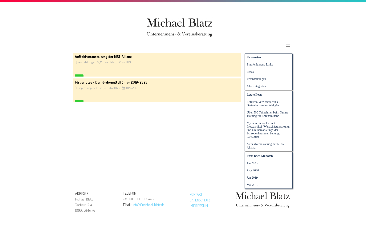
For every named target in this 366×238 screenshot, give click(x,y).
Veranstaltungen (87, 62)
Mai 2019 (252, 184)
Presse (250, 71)
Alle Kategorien (256, 86)
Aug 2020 (253, 170)
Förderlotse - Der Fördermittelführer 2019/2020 (111, 82)
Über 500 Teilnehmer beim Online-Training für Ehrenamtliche (268, 114)
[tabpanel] (93, 201)
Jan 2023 (252, 163)
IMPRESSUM (198, 205)
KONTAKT (195, 194)
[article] (157, 65)
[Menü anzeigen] (288, 46)
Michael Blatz (107, 62)
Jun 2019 (252, 177)
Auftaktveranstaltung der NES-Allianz (103, 56)
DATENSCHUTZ (199, 200)
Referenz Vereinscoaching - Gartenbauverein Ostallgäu (263, 103)
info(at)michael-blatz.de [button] (149, 204)
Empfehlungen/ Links (90, 87)
